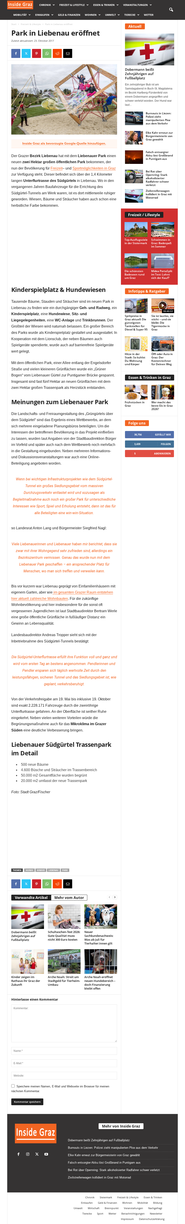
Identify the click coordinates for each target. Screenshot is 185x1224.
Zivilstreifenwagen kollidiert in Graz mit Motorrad (159, 194)
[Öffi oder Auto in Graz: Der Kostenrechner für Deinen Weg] (162, 343)
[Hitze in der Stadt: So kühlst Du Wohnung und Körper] (136, 343)
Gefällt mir (163, 434)
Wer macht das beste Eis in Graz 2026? (162, 405)
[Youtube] (47, 1154)
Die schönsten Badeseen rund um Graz (134, 274)
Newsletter (156, 1213)
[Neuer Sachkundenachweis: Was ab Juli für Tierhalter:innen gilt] (100, 916)
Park (65, 870)
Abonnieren (162, 453)
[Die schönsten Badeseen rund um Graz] (136, 260)
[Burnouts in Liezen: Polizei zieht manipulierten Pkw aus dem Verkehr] (134, 118)
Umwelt (110, 14)
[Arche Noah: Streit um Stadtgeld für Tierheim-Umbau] (64, 961)
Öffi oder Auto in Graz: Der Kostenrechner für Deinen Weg (162, 359)
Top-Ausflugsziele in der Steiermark (136, 241)
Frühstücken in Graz (135, 404)
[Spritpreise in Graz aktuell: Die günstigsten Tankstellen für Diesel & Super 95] (136, 305)
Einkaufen (42, 14)
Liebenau (53, 870)
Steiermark (106, 1197)
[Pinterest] (36, 53)
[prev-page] (109, 897)
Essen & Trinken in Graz (149, 377)
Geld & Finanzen (69, 14)
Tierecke (129, 14)
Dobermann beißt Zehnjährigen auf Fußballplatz (23, 936)
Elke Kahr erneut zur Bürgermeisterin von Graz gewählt (159, 136)
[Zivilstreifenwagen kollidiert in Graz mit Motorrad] (134, 196)
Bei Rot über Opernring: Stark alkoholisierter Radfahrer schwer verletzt (157, 178)
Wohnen (91, 14)
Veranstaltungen (135, 5)
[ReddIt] (57, 53)
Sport (100, 1213)
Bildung (157, 1202)
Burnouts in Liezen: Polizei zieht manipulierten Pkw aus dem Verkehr (158, 118)
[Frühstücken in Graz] (136, 392)
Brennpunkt (112, 1208)
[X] (26, 53)
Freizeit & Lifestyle (72, 5)
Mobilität (20, 14)
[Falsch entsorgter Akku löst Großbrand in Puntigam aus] (134, 157)
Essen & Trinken (104, 5)
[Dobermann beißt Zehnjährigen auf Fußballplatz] (27, 916)
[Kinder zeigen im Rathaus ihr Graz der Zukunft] (27, 961)
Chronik (45, 5)
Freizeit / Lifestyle (144, 214)
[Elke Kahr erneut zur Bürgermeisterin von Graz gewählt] (134, 137)
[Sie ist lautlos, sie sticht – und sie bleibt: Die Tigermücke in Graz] (162, 305)
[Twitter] (38, 1154)
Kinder (41, 870)
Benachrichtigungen (133, 1213)
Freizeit (56, 168)
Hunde (29, 870)
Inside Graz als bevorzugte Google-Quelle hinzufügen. (64, 143)
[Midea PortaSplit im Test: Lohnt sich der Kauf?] (162, 260)
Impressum (127, 1219)
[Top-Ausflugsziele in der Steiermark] (136, 229)
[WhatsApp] (46, 53)
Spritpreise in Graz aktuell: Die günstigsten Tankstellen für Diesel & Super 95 (136, 322)
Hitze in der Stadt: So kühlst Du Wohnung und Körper (135, 359)
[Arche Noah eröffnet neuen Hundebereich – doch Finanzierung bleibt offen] (100, 961)
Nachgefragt (155, 1208)
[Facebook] (15, 53)
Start (13, 24)
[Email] (67, 53)
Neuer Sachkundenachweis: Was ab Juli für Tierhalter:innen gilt (98, 937)
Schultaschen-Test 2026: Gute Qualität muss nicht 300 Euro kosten (64, 936)
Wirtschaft (93, 1208)
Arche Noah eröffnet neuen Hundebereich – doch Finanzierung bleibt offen (100, 982)
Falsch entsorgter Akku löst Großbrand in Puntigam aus (159, 155)
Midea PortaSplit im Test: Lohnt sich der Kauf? (161, 274)
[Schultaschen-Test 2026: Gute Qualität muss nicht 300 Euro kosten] (64, 916)
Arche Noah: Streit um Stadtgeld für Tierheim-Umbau (64, 981)
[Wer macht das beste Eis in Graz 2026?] (162, 392)
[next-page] (115, 897)
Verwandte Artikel (31, 897)
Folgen (166, 444)
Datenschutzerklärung (151, 1219)
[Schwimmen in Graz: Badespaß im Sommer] (162, 229)
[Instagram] (28, 1154)
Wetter (148, 14)
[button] (171, 10)
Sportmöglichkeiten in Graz (94, 168)
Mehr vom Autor (69, 897)
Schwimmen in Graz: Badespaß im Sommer (161, 243)
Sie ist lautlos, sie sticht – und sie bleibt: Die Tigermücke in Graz (162, 322)
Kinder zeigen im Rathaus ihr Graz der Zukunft (25, 981)
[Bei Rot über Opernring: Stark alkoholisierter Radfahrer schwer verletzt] (134, 176)
